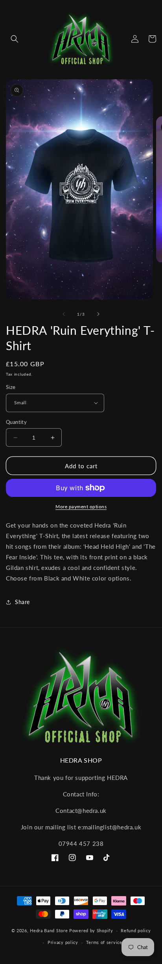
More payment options (81, 506)
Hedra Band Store (49, 930)
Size (11, 387)
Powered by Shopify (91, 930)
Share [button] (22, 602)
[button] (14, 38)
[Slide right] (98, 314)
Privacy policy (63, 942)
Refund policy (136, 930)
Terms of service (104, 942)
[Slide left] (63, 314)
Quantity (16, 422)
